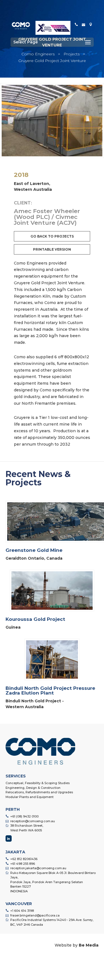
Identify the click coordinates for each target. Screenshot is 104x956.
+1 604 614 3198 (22, 911)
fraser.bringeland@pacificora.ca (35, 915)
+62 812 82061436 (23, 859)
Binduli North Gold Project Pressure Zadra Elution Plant (50, 690)
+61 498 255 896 (22, 864)
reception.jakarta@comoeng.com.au (38, 868)
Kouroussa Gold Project (35, 619)
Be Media (88, 945)
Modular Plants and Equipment (30, 797)
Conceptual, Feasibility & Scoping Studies (38, 783)
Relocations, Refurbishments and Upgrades (39, 792)
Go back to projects (52, 236)
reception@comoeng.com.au (32, 821)
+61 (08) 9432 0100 (24, 816)
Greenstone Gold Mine (34, 550)
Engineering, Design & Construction (33, 788)
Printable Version (52, 249)
